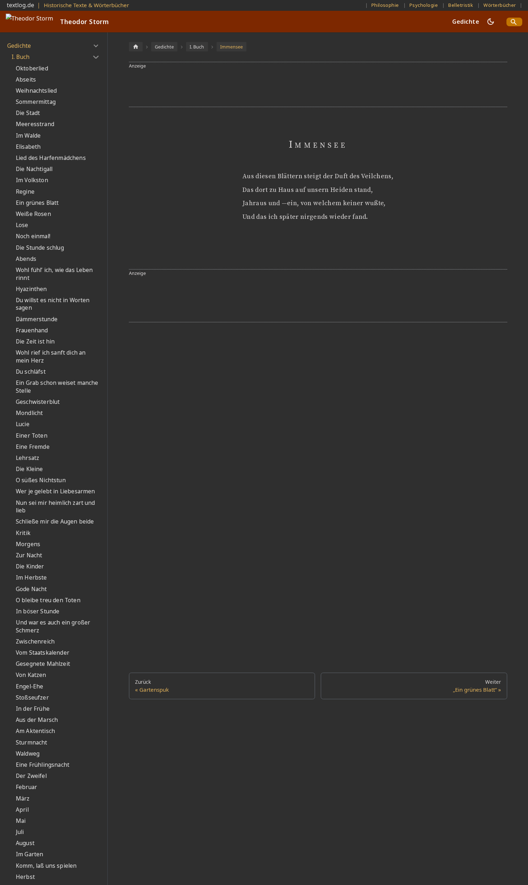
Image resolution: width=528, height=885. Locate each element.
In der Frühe (33, 709)
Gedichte (465, 22)
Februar (26, 787)
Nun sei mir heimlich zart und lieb (55, 507)
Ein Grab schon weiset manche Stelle (57, 387)
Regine (25, 191)
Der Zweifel (31, 776)
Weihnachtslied (36, 91)
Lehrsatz (27, 458)
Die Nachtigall (34, 169)
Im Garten (29, 854)
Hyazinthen (31, 289)
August (25, 843)
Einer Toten (31, 435)
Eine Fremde (33, 447)
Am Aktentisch (35, 731)
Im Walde (28, 135)
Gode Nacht (31, 589)
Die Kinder (30, 566)
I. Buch (20, 57)
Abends (26, 259)
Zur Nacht (29, 555)
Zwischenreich (35, 641)
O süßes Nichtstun (41, 480)
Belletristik (460, 5)
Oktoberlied (32, 68)
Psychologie (423, 5)
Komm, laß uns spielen (46, 866)
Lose (22, 225)
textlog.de (20, 5)
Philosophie (385, 5)
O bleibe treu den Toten (48, 600)
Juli (20, 832)
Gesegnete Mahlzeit (43, 664)
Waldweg (28, 753)
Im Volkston (32, 180)
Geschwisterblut (38, 402)
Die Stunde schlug (40, 248)
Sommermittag (36, 102)
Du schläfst (31, 371)
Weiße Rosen (33, 214)
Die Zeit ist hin (35, 341)
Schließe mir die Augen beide (55, 521)
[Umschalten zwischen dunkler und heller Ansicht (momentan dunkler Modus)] (490, 21)
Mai (21, 821)
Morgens (28, 544)
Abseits (26, 79)
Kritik (23, 533)
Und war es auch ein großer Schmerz (53, 626)
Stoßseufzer (32, 697)
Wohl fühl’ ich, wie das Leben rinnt (54, 274)
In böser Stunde (37, 611)
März (23, 798)
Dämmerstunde (36, 319)
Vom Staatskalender (42, 652)
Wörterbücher (499, 5)
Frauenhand (32, 330)
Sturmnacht (31, 742)
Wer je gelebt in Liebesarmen (55, 491)
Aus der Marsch (37, 720)
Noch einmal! (33, 236)
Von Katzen (31, 675)
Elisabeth (28, 147)
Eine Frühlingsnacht (42, 765)
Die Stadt (28, 113)
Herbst (25, 877)
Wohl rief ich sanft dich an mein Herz (50, 356)
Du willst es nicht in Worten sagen (52, 304)
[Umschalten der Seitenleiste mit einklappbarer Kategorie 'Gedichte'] (95, 46)
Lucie (22, 424)
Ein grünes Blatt (37, 203)
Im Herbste (31, 577)
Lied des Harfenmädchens (51, 158)
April (22, 809)
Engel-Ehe (29, 686)
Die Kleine (29, 469)
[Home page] (136, 46)
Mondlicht (29, 413)
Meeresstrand (35, 124)
